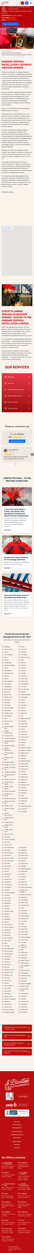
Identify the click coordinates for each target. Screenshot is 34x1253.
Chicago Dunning (9, 746)
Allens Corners (8, 649)
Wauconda (23, 955)
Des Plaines (24, 655)
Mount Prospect (9, 927)
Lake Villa (7, 863)
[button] (26, 3)
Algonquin (7, 647)
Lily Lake (7, 877)
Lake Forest (7, 855)
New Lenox (7, 940)
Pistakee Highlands (10, 999)
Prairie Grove (8, 1007)
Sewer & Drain (12, 402)
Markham (7, 906)
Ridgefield (23, 850)
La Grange (23, 811)
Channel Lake (8, 721)
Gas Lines (11, 383)
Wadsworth (24, 952)
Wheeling (23, 981)
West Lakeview (25, 970)
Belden (6, 679)
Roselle (22, 879)
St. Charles (23, 921)
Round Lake (24, 885)
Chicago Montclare (9, 791)
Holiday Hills (24, 764)
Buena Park (7, 694)
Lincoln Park (7, 879)
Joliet (22, 795)
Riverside (23, 861)
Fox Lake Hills (24, 689)
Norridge (6, 946)
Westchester (24, 973)
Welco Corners (24, 960)
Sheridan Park (24, 905)
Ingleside (23, 782)
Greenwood (24, 726)
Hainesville (23, 732)
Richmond (23, 847)
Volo (21, 950)
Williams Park (24, 986)
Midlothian (7, 919)
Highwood (23, 756)
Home (3, 51)
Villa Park (23, 942)
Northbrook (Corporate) (8, 1163)
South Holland (24, 916)
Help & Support (17, 1141)
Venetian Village (25, 937)
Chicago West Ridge (8, 826)
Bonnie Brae (8, 689)
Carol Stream (8, 716)
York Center (23, 1012)
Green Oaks (23, 724)
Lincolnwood (8, 885)
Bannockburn (8, 671)
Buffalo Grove (8, 697)
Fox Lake (23, 686)
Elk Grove (23, 663)
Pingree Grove (8, 996)
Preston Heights (9, 1009)
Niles (5, 943)
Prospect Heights (9, 1012)
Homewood (24, 769)
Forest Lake (24, 679)
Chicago (6, 724)
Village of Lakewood (23, 946)
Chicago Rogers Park (9, 819)
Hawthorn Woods (25, 750)
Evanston (23, 668)
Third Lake (23, 926)
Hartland (23, 742)
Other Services (12, 408)
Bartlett (6, 676)
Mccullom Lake (8, 911)
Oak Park (6, 967)
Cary (5, 718)
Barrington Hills (8, 673)
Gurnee (22, 729)
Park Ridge (7, 994)
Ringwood (23, 853)
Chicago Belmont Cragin (9, 742)
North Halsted (8, 954)
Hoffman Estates (25, 761)
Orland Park (7, 980)
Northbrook (7, 956)
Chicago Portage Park (9, 809)
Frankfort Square (25, 694)
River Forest (24, 855)
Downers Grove (25, 657)
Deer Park (23, 649)
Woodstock (23, 1007)
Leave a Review (23, 1096)
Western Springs (25, 976)
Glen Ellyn (23, 705)
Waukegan (23, 958)
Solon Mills (23, 910)
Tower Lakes (24, 932)
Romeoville (23, 871)
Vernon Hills (24, 940)
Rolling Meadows (25, 869)
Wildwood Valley (25, 984)
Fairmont (23, 671)
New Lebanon (8, 938)
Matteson (7, 908)
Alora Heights (8, 655)
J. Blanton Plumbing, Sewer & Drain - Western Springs (19, 8)
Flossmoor (23, 676)
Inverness (23, 787)
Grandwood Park (25, 718)
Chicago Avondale (9, 738)
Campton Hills (8, 713)
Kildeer (22, 803)
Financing (17, 1144)
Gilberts (22, 702)
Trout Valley (24, 934)
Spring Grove (24, 918)
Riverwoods (24, 863)
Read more (7, 530)
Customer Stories (17, 1131)
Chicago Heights (9, 762)
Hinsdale (23, 758)
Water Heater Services (15, 396)
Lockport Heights (9, 893)
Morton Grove (8, 924)
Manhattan (7, 903)
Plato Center (8, 1004)
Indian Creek (24, 777)
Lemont (6, 871)
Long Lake (7, 901)
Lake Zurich (7, 866)
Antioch (6, 660)
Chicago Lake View (10, 779)
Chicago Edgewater (7, 749)
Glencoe (22, 708)
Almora (6, 652)
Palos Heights (8, 986)
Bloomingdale (8, 681)
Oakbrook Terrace (9, 970)
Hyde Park (23, 774)
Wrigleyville (24, 1009)
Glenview (23, 710)
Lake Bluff (7, 850)
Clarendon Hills (8, 834)
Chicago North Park (10, 798)
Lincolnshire (7, 882)
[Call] (22, 3)
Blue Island (7, 684)
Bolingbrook (7, 686)
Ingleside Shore (25, 785)
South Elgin (23, 913)
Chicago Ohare (8, 806)
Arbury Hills (7, 663)
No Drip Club (17, 1137)
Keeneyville (24, 798)
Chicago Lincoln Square (8, 783)
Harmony (23, 740)
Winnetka (23, 999)
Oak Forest (7, 964)
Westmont (23, 978)
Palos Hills (7, 988)
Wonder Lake (24, 1001)
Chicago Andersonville (8, 732)
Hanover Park (24, 737)
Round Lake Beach (26, 887)
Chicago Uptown (9, 822)
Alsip (5, 657)
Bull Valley (7, 700)
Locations (17, 1147)
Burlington (7, 702)
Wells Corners (24, 963)
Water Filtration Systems (16, 390)
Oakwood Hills (8, 972)
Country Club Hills (9, 839)
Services (17, 1121)
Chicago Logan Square (8, 787)
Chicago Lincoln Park (9, 1184)
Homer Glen (24, 766)
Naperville (7, 935)
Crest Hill (7, 842)
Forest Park (23, 681)
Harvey (22, 745)
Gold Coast (23, 713)
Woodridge (23, 1004)
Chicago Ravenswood (8, 814)
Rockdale (23, 866)
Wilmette (23, 996)
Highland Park (24, 753)
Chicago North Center (8, 795)
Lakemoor (7, 869)
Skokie (22, 908)
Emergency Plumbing (17, 1134)
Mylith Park (7, 932)
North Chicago (8, 951)
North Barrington (9, 948)
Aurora (6, 668)
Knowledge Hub (17, 1127)
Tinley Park (23, 929)
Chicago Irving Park (9, 772)
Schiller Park (24, 902)
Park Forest (7, 991)
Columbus (7, 837)
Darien (22, 647)
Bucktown (7, 692)
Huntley (22, 772)
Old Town (7, 978)
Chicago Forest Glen (8, 758)
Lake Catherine (8, 853)
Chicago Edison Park (8, 754)
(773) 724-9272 (12, 20)
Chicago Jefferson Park (9, 776)
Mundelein (7, 930)
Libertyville (7, 874)
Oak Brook (7, 962)
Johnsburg (23, 793)
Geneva (22, 700)
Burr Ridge (7, 705)
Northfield (7, 959)
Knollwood (23, 809)
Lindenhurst (7, 887)
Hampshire (23, 734)
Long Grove (7, 898)
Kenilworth (23, 801)
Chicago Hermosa (9, 765)
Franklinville (23, 697)
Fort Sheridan (24, 684)
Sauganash (23, 897)
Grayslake (23, 721)
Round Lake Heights (24, 891)
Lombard (7, 895)
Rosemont (23, 882)
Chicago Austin (8, 736)
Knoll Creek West (25, 806)
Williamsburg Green (24, 990)
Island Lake (23, 790)
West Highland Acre (24, 967)
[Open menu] (31, 3)
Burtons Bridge (8, 708)
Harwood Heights (25, 748)
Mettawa (7, 917)
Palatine (6, 983)
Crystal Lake (8, 845)
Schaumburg (24, 900)
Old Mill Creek (8, 975)
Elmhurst (23, 665)
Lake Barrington (9, 847)
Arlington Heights (9, 665)
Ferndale (23, 673)
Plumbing (9, 51)
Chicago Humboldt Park (9, 768)
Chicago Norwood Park (9, 802)
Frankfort (23, 692)
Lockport (7, 890)
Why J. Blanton (17, 1124)
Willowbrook (24, 993)
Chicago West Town (8, 830)
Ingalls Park (23, 780)
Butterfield (7, 710)
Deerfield (23, 652)
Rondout (23, 874)
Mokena (6, 922)
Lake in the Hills (9, 858)
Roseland (23, 877)
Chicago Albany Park (8, 727)
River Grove (24, 858)
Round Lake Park (25, 895)
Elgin (21, 660)
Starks (22, 924)
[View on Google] (5, 450)
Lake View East (8, 861)
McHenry (7, 914)
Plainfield (7, 1002)
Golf (21, 716)
